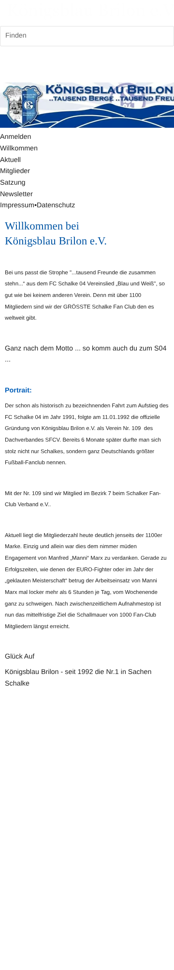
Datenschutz (56, 205)
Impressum (17, 205)
